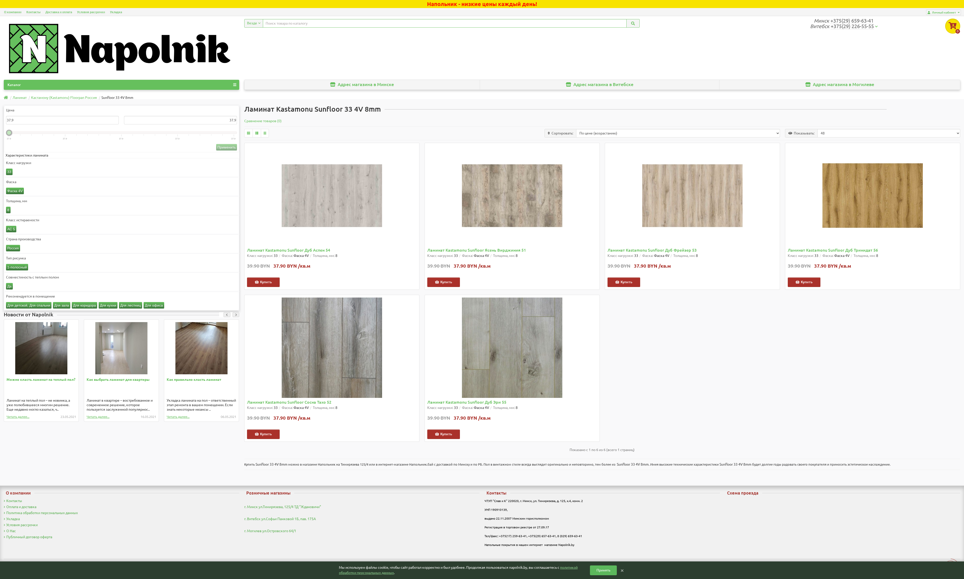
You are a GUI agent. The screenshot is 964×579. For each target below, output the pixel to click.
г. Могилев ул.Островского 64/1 (270, 531)
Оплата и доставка (21, 507)
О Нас (11, 531)
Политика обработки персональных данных (42, 513)
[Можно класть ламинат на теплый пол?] (41, 348)
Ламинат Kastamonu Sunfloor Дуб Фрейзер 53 (652, 250)
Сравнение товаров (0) (263, 121)
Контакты (33, 12)
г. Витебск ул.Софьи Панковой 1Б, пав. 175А (280, 519)
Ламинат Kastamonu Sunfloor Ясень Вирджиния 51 (476, 250)
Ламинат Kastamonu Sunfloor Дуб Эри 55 (466, 402)
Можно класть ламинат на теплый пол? (41, 380)
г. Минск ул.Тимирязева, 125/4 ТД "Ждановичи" (282, 507)
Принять (603, 570)
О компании (12, 12)
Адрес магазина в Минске (365, 84)
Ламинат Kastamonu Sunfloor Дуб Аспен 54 (288, 250)
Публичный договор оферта (29, 537)
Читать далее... (18, 416)
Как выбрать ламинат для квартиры (118, 380)
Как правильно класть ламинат (194, 380)
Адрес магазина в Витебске (602, 84)
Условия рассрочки (91, 12)
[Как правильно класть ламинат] (201, 348)
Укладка (116, 12)
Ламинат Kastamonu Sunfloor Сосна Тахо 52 (289, 402)
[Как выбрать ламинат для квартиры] (121, 348)
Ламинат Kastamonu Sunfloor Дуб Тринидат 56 (833, 250)
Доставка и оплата (58, 12)
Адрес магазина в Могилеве (843, 84)
